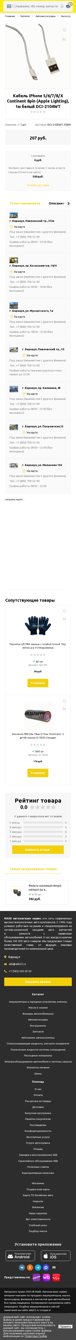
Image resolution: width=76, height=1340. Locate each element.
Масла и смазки (38, 1007)
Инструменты (38, 1025)
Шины (38, 1073)
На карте (19, 226)
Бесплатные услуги (38, 1137)
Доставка (38, 1107)
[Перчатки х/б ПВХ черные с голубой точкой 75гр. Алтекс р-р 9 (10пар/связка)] (38, 624)
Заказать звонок (38, 981)
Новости (38, 1201)
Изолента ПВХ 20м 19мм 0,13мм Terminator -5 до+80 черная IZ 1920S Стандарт (38, 736)
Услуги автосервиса (38, 1142)
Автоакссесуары (38, 1019)
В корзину (38, 682)
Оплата (38, 1095)
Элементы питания (38, 1067)
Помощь (38, 1081)
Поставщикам (38, 1125)
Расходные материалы (38, 1055)
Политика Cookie (36, 1336)
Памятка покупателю (38, 1119)
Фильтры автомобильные (38, 1013)
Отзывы (38, 1149)
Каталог (38, 994)
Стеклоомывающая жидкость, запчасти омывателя (38, 1043)
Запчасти (38, 1031)
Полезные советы (38, 1166)
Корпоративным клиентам (38, 1173)
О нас (38, 1089)
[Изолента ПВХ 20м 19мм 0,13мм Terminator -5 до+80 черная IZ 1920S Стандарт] (38, 714)
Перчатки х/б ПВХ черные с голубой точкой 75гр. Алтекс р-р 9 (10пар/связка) (38, 646)
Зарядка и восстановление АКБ (38, 1154)
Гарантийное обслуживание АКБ (38, 1161)
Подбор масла (38, 1231)
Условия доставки (38, 185)
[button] (68, 203)
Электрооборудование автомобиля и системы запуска (38, 1061)
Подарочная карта (38, 1189)
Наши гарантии (38, 1213)
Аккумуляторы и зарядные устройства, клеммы (38, 1001)
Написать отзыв (37, 849)
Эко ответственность (38, 1219)
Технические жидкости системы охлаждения (38, 1049)
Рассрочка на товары (38, 1101)
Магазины (38, 1183)
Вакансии (38, 1207)
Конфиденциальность (38, 1130)
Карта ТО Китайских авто (38, 1195)
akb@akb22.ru (17, 964)
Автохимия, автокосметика (38, 1037)
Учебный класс (38, 1225)
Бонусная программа (38, 1113)
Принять (65, 1326)
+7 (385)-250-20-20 (20, 971)
